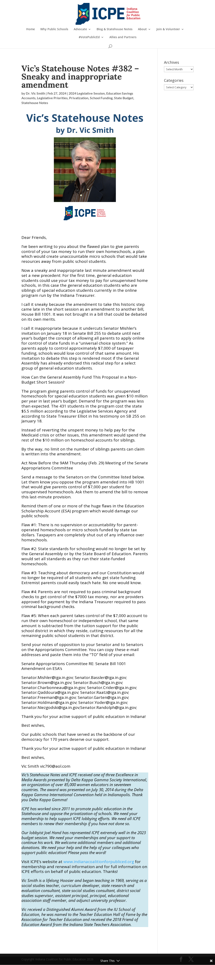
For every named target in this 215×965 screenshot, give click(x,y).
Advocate (80, 29)
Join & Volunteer (168, 29)
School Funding (101, 98)
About (142, 29)
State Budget (123, 98)
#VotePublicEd (89, 37)
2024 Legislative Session (87, 93)
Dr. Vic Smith (35, 93)
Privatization (78, 98)
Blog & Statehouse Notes (114, 29)
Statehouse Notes (34, 103)
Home (30, 29)
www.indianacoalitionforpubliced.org (98, 861)
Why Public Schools (54, 29)
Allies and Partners (122, 37)
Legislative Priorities (52, 98)
